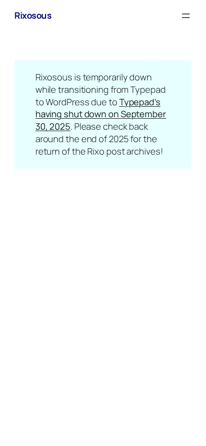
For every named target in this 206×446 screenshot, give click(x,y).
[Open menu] (186, 16)
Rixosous (32, 15)
